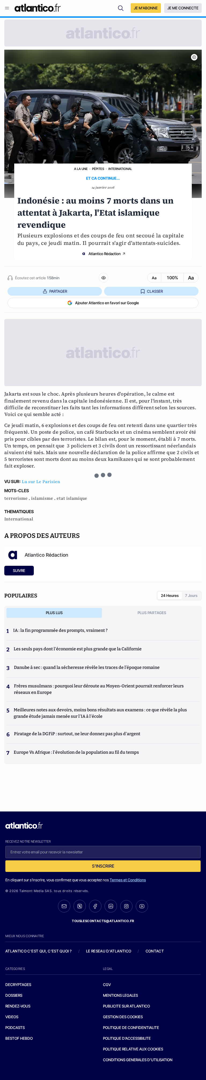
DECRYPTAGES (18, 984)
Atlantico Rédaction (105, 253)
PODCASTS (15, 1027)
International (120, 169)
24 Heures (170, 595)
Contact (155, 951)
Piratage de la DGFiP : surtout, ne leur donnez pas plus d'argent (77, 733)
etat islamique (72, 498)
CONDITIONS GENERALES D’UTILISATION (137, 1059)
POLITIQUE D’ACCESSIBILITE (127, 1038)
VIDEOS (11, 1016)
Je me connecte (182, 8)
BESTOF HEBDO (19, 1038)
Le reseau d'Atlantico (108, 951)
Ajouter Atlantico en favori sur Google (107, 302)
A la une (81, 169)
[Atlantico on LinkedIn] (111, 906)
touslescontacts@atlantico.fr (103, 921)
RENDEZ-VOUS (17, 1006)
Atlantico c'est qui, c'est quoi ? (38, 951)
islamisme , (44, 498)
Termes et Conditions (128, 880)
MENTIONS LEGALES (120, 995)
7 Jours (191, 595)
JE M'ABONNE (146, 8)
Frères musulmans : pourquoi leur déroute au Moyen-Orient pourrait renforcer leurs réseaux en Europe (99, 689)
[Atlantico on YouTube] (142, 906)
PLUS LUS (54, 612)
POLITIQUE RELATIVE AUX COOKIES (133, 1049)
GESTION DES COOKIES (123, 1016)
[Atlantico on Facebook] (95, 906)
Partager (58, 291)
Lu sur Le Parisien (41, 482)
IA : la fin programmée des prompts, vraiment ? (60, 630)
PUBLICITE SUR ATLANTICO (126, 1006)
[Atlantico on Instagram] (126, 906)
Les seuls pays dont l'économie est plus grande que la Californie (78, 648)
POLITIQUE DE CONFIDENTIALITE (131, 1027)
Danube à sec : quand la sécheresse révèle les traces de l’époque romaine (87, 667)
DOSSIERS (13, 995)
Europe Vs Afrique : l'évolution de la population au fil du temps (76, 752)
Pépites (98, 169)
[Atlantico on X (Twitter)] (79, 906)
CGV (107, 984)
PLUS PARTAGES (152, 612)
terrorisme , (17, 498)
